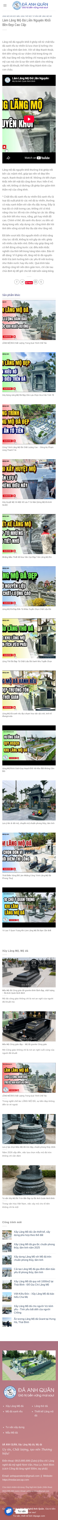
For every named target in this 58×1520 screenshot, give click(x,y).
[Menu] (5, 5)
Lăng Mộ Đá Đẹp (8, 16)
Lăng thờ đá (41, 1406)
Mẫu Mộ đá (12, 1432)
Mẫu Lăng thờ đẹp (24, 16)
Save (30, 282)
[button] (8, 1511)
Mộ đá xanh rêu (14, 1411)
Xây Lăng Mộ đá (15, 1406)
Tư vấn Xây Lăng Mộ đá (42, 16)
